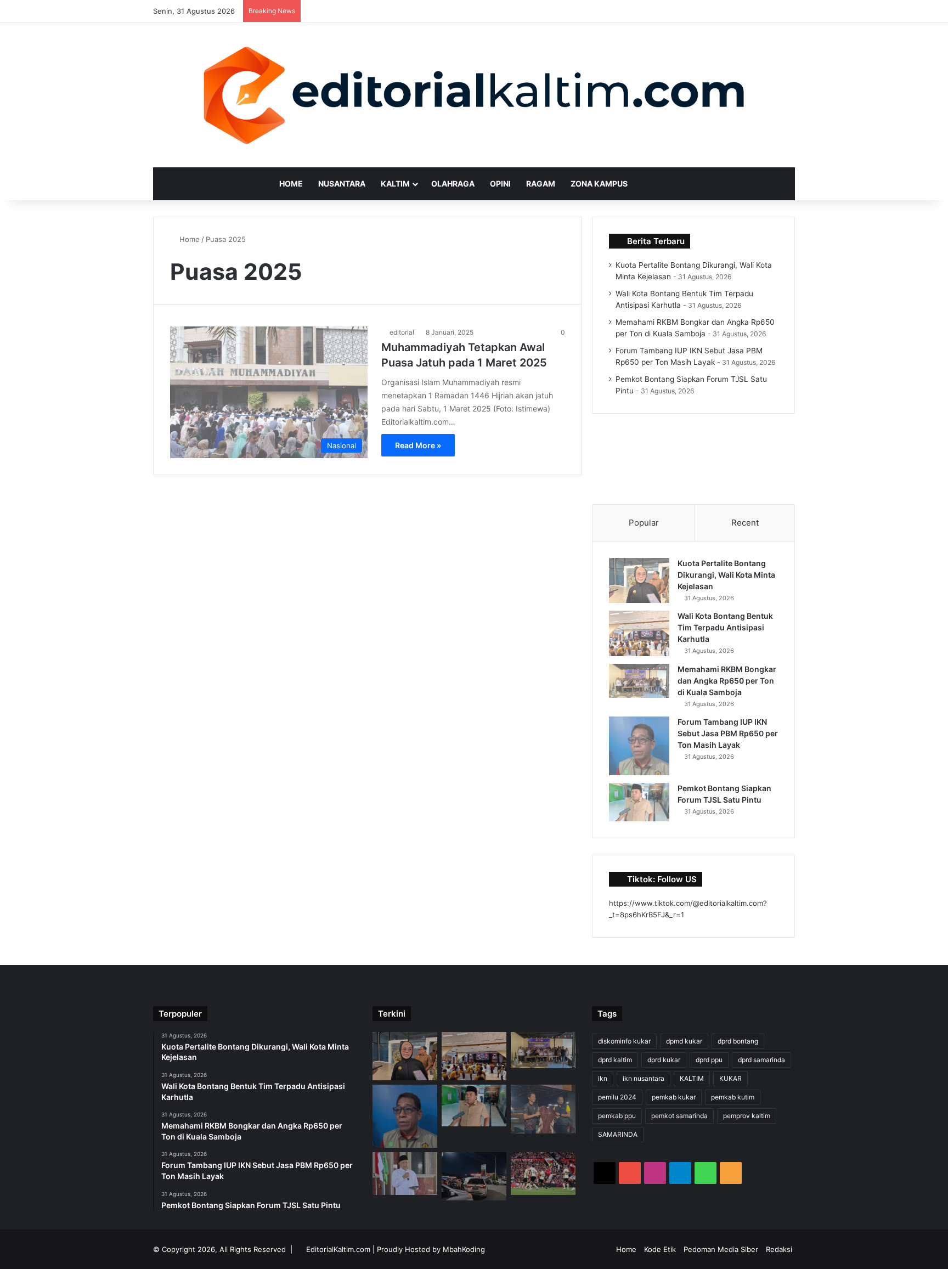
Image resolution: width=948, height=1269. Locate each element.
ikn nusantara (643, 1078)
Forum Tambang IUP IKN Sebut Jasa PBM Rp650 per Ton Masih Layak (728, 733)
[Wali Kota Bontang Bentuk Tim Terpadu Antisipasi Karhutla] (639, 633)
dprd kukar (663, 1060)
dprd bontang (738, 1041)
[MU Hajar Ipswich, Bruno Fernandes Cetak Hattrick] (543, 1173)
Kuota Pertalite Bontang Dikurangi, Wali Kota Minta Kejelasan (726, 575)
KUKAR (730, 1078)
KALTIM (692, 1078)
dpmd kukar (684, 1041)
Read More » (418, 445)
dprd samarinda (761, 1060)
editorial (402, 332)
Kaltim (395, 183)
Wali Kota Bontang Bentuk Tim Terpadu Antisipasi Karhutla (725, 627)
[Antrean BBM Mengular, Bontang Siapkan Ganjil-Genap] (474, 1176)
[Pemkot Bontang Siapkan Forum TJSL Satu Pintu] (639, 802)
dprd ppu (709, 1060)
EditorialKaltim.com (338, 1249)
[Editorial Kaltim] (474, 95)
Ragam (540, 183)
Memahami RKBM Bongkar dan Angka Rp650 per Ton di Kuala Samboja (727, 680)
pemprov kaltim (746, 1116)
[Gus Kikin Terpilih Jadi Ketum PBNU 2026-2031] (405, 1173)
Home (291, 183)
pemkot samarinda (679, 1116)
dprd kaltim (615, 1060)
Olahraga (453, 183)
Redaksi (779, 1249)
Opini (500, 183)
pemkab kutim (732, 1097)
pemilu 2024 (617, 1097)
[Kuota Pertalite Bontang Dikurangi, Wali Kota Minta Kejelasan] (639, 581)
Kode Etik (660, 1249)
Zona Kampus (599, 183)
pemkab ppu (617, 1116)
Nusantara (341, 183)
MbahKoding (464, 1249)
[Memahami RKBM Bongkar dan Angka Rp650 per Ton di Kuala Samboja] (639, 681)
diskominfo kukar (624, 1041)
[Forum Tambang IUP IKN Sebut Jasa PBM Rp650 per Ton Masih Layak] (639, 746)
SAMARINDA (617, 1134)
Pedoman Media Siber (721, 1249)
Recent (745, 522)
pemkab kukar (674, 1097)
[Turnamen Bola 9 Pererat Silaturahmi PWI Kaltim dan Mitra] (543, 1109)
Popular (644, 522)
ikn (602, 1078)
